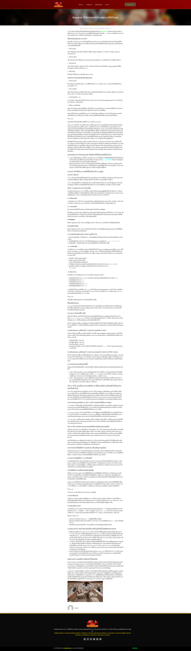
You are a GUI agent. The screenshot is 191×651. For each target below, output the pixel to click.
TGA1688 (83, 633)
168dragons (67, 648)
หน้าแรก (81, 5)
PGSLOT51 (78, 635)
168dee (123, 633)
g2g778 (128, 633)
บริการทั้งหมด (102, 28)
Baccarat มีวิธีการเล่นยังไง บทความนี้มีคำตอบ (95, 17)
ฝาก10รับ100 (66, 633)
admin (92, 28)
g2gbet (56, 633)
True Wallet (97, 633)
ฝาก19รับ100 (106, 635)
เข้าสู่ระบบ (89, 5)
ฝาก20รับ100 (110, 633)
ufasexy (77, 633)
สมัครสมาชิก (98, 5)
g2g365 (73, 633)
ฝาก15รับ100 (90, 633)
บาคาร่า (107, 5)
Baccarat (108, 28)
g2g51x (104, 633)
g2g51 (60, 633)
